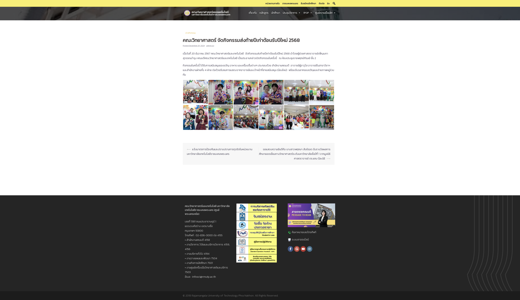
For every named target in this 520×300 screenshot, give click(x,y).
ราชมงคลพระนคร (290, 3)
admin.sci (210, 45)
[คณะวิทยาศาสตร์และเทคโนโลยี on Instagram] (309, 249)
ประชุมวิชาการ (290, 13)
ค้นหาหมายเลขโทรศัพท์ (304, 232)
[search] (334, 3)
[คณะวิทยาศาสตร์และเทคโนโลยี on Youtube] (303, 249)
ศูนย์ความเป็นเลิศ (323, 13)
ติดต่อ (321, 3)
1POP (306, 13)
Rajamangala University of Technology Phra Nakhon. (223, 295)
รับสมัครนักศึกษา (308, 3)
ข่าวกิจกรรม (191, 32)
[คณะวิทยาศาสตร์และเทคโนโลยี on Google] (297, 249)
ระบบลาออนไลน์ (300, 239)
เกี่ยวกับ (253, 13)
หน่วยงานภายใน (272, 3)
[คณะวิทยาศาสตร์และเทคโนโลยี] (207, 13)
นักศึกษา (275, 13)
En (328, 3)
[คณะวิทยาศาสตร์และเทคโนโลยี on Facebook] (290, 249)
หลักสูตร (264, 13)
